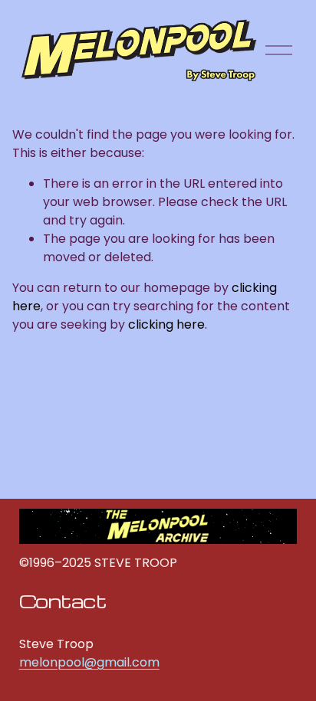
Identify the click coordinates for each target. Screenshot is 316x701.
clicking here (166, 324)
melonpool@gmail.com (89, 662)
